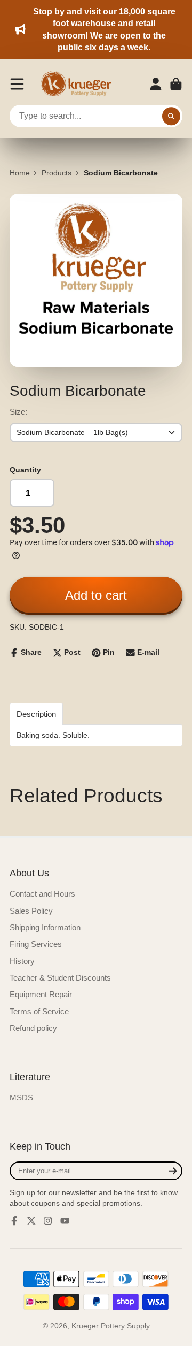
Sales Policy (31, 910)
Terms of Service (39, 1011)
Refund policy (33, 1028)
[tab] (36, 714)
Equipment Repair (41, 994)
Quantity (25, 469)
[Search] (171, 116)
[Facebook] (14, 1221)
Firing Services (36, 944)
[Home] (79, 84)
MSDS (21, 1097)
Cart (176, 84)
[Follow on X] (31, 1221)
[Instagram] (48, 1221)
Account (155, 84)
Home (20, 173)
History (22, 961)
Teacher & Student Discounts (60, 977)
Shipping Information (45, 927)
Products (56, 173)
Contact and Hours (42, 893)
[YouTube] (65, 1221)
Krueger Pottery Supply (110, 1325)
